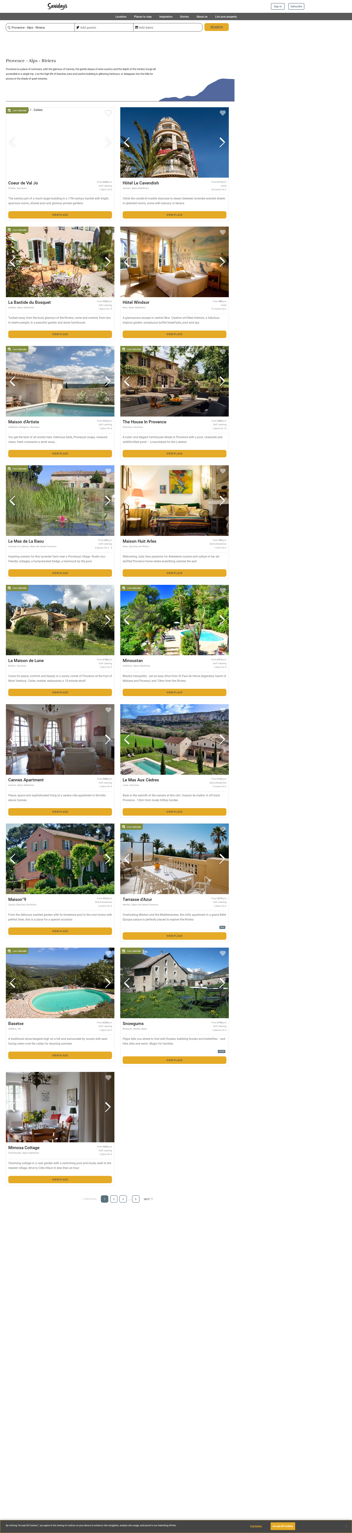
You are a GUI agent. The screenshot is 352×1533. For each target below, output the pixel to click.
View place (60, 215)
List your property (226, 16)
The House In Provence (144, 421)
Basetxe (15, 1023)
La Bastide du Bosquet (29, 302)
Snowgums (133, 1023)
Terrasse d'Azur (137, 899)
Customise (256, 1526)
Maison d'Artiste (23, 421)
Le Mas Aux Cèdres (141, 779)
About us (202, 16)
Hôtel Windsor (136, 302)
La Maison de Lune (26, 660)
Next (147, 1199)
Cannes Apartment (26, 779)
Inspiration (165, 16)
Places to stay (143, 16)
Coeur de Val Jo (23, 183)
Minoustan (133, 660)
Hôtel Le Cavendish (141, 183)
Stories (184, 16)
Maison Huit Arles (139, 541)
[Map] (293, 776)
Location (120, 16)
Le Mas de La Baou (26, 541)
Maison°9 (17, 899)
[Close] (346, 1526)
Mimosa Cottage (23, 1147)
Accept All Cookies (283, 1526)
